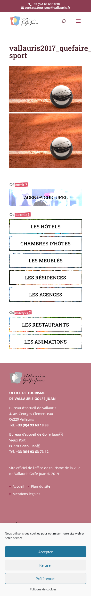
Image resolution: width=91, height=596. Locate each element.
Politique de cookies (43, 589)
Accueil (18, 486)
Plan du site (40, 486)
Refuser (45, 565)
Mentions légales (26, 494)
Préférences (45, 578)
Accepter (45, 551)
